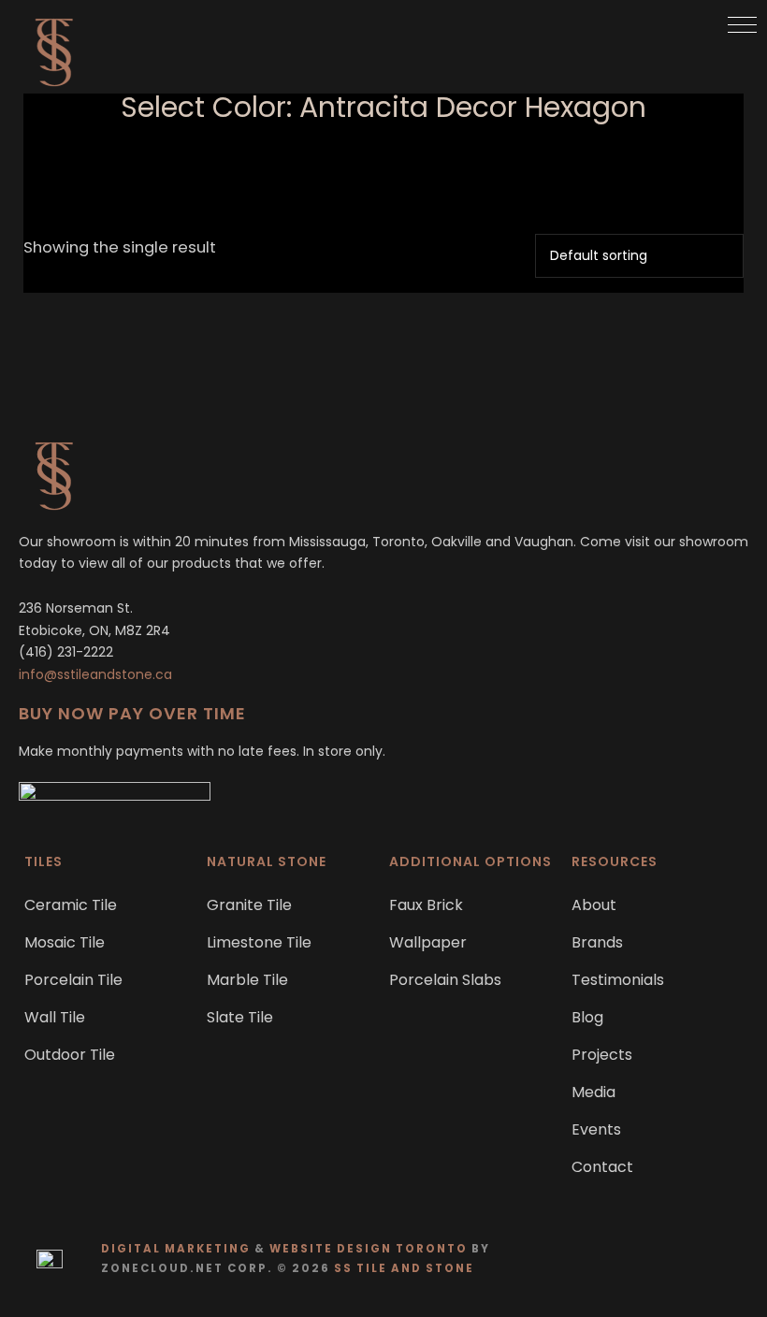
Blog (587, 1017)
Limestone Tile (259, 942)
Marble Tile (247, 980)
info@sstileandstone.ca (95, 674)
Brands (597, 942)
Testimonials (618, 980)
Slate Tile (240, 1017)
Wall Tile (54, 1017)
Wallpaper (428, 942)
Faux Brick (426, 905)
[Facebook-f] (693, 1259)
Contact (602, 1167)
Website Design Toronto (368, 1248)
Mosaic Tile (64, 942)
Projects (602, 1054)
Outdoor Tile (69, 1054)
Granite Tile (249, 905)
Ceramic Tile (70, 905)
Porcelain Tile (73, 980)
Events (596, 1129)
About (594, 905)
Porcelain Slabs (445, 980)
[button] (742, 25)
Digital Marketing (176, 1248)
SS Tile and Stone (404, 1268)
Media (593, 1092)
